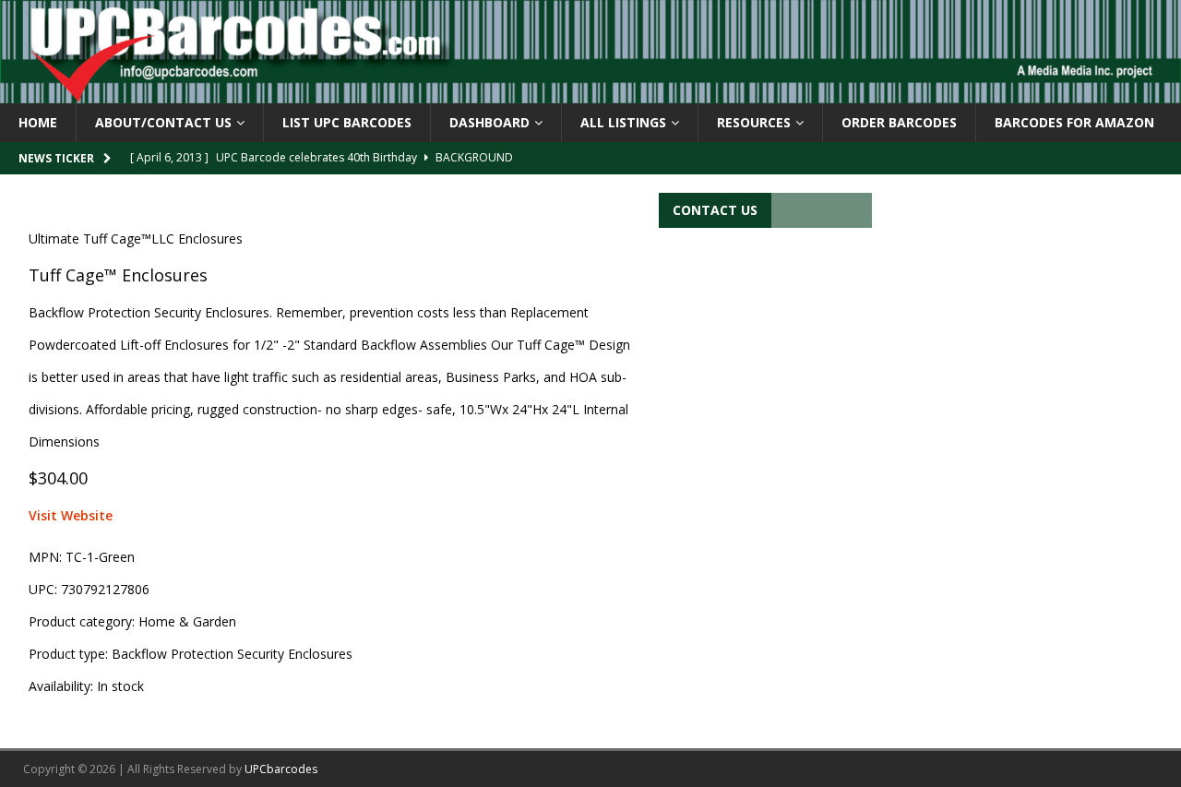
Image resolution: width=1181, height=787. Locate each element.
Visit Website (71, 515)
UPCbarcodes (281, 769)
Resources (754, 122)
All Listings (623, 122)
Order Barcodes (899, 122)
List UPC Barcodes (347, 122)
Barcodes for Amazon (1074, 122)
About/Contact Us (163, 122)
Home (37, 122)
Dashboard (489, 122)
